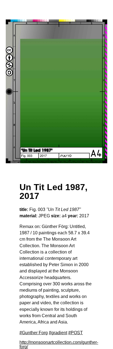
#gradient (58, 332)
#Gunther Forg (33, 332)
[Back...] (57, 91)
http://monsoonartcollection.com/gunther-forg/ (58, 344)
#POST (75, 332)
